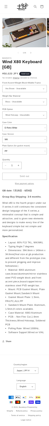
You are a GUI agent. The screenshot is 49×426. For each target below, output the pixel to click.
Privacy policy (36, 411)
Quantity (6, 159)
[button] (6, 6)
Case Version (8, 134)
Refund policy (22, 411)
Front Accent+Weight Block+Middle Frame (21, 83)
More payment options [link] (24, 183)
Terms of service (18, 415)
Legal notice (26, 420)
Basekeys (23, 407)
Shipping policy (34, 415)
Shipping (16, 78)
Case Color (7, 122)
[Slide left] (18, 53)
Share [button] (8, 341)
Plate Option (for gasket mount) (16, 146)
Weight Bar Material (11, 96)
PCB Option (7, 109)
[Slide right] (31, 53)
